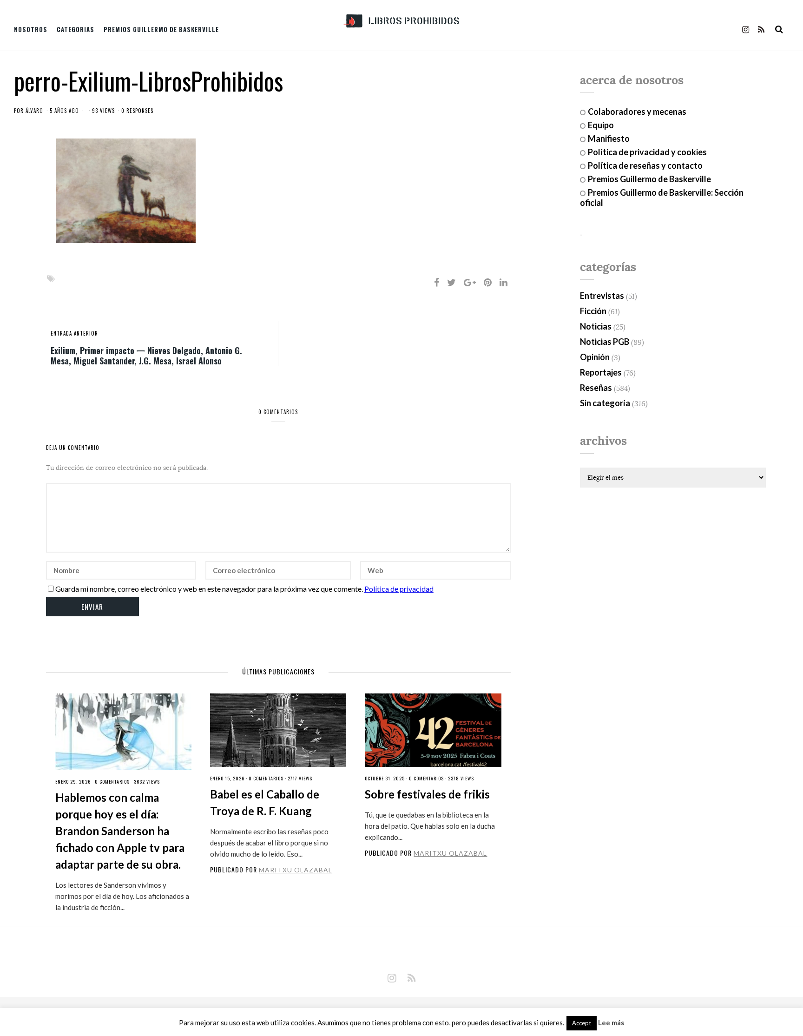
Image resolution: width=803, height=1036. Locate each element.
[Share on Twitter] (451, 282)
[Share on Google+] (470, 282)
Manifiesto (609, 138)
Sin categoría (605, 403)
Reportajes (601, 372)
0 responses (137, 110)
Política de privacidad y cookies (647, 152)
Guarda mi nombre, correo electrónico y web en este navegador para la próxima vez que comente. (209, 588)
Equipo (601, 125)
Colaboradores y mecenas (637, 111)
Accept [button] (581, 1023)
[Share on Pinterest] (487, 282)
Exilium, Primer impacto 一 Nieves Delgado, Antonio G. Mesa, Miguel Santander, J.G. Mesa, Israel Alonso (146, 355)
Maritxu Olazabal (295, 870)
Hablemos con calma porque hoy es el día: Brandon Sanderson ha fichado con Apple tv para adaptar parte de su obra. (119, 831)
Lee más (611, 1022)
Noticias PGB (604, 342)
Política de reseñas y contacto (645, 165)
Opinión (595, 357)
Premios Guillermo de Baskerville (161, 29)
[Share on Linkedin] (503, 282)
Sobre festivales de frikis (427, 794)
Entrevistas (602, 295)
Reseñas (596, 388)
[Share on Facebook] (436, 282)
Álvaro (34, 110)
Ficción (593, 311)
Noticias (596, 326)
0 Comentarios (112, 781)
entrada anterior (74, 333)
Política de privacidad (399, 588)
